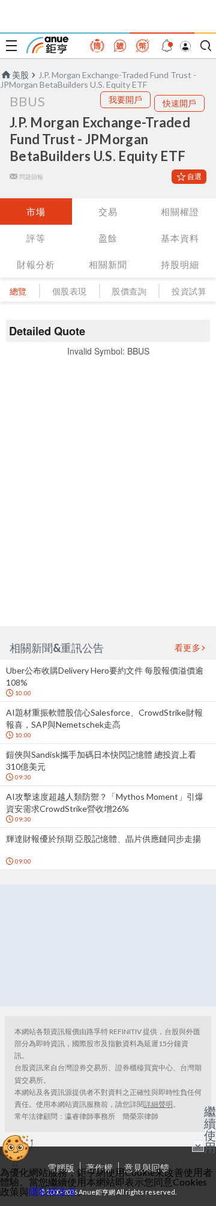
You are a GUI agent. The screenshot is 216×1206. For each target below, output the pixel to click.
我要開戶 (125, 99)
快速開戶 (179, 103)
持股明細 (180, 264)
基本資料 (180, 238)
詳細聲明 (158, 1104)
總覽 (18, 291)
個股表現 (69, 291)
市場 (36, 211)
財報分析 (36, 264)
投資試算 (189, 291)
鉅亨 (47, 45)
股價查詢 (129, 291)
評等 (36, 238)
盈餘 (108, 238)
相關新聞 (108, 264)
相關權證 (180, 211)
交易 (108, 211)
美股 (20, 75)
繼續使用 (210, 1129)
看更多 (188, 648)
